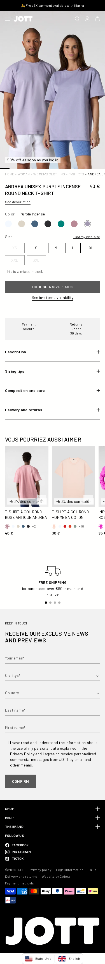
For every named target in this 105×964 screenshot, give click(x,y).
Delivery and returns (21, 876)
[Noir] (48, 223)
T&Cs (92, 870)
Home (9, 174)
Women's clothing (49, 174)
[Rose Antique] (74, 223)
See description (18, 202)
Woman (24, 174)
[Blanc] (8, 223)
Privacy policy (41, 870)
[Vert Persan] (61, 223)
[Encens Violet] (87, 223)
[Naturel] (21, 223)
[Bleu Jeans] (34, 223)
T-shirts (76, 174)
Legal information (69, 870)
